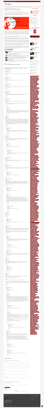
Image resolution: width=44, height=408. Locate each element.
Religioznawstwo (32, 267)
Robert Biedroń (32, 269)
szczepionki (32, 293)
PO (34, 236)
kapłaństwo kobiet (34, 172)
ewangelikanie (37, 133)
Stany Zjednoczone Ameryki (33, 286)
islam (34, 158)
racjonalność (35, 261)
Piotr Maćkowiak (35, 233)
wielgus (31, 318)
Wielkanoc (38, 318)
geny (34, 141)
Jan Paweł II (35, 161)
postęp (34, 243)
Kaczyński (34, 170)
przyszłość (31, 259)
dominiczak (31, 116)
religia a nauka (32, 265)
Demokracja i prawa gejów (10, 59)
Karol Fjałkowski (36, 175)
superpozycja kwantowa (35, 288)
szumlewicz (32, 295)
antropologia (37, 84)
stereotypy (31, 287)
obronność (31, 220)
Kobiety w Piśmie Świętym (33, 179)
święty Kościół (32, 292)
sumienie (31, 288)
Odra (37, 220)
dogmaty (33, 115)
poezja (36, 238)
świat (34, 290)
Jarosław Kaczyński (32, 164)
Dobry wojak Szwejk (35, 114)
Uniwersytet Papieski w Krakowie (33, 312)
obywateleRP (35, 220)
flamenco (33, 138)
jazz (38, 164)
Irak (38, 157)
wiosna (31, 319)
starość (37, 286)
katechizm (34, 176)
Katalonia (31, 176)
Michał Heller (32, 205)
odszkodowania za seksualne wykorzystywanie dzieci (34, 222)
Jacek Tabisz (38, 160)
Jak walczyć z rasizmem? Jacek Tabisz (36, 44)
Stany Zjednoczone (34, 285)
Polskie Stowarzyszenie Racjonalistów (34, 241)
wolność (21, 10)
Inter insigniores (36, 156)
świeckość (37, 290)
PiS (34, 234)
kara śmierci (32, 173)
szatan (36, 292)
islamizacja (37, 158)
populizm (36, 242)
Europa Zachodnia (36, 131)
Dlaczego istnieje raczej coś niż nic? (34, 113)
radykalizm (31, 263)
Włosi (31, 320)
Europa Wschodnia (32, 131)
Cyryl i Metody (36, 106)
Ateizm (31, 88)
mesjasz (31, 204)
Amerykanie (32, 82)
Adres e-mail (5, 373)
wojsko (31, 321)
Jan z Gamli (32, 162)
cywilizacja (31, 107)
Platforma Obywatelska (33, 235)
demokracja (12, 10)
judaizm (31, 170)
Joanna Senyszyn (36, 167)
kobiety (36, 178)
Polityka (31, 240)
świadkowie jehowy (35, 289)
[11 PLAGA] (32, 56)
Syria (34, 292)
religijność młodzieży (35, 266)
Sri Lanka (31, 285)
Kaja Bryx (36, 170)
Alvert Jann (37, 80)
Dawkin (36, 108)
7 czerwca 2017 (36, 57)
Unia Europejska (19, 10)
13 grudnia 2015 (5, 10)
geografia (37, 141)
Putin (34, 260)
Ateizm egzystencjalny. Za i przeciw (33, 23)
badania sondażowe (32, 90)
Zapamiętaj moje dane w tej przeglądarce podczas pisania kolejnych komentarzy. (12, 381)
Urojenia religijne (32, 313)
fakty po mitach (32, 135)
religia (33, 264)
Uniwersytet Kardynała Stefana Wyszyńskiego (34, 311)
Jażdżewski (36, 164)
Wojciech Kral (34, 320)
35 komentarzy (9, 10)
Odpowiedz (6, 82)
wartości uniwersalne (35, 316)
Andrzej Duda (32, 83)
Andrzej (8, 116)
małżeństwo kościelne (32, 199)
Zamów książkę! (34, 34)
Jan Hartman (32, 161)
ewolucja (31, 134)
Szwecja (34, 295)
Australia (35, 88)
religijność (31, 266)
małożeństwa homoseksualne (35, 196)
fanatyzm (35, 135)
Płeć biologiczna (37, 235)
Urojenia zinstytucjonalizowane (33, 314)
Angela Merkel (32, 84)
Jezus (31, 165)
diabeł (34, 112)
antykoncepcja (35, 85)
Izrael (34, 160)
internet (31, 157)
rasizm (38, 263)
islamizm (31, 159)
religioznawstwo (36, 267)
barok (37, 90)
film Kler (31, 137)
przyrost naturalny (36, 258)
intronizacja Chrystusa (35, 157)
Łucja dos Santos (32, 194)
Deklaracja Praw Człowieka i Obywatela (34, 110)
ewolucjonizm (34, 134)
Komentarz (5, 361)
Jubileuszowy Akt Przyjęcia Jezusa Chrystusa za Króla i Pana (35, 169)
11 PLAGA (35, 56)
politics (34, 239)
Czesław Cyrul (37, 107)
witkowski (34, 319)
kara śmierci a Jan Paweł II (36, 173)
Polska (36, 240)
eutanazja (35, 132)
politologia (36, 239)
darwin (31, 108)
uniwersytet (36, 310)
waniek (31, 316)
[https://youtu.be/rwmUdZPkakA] (23, 396)
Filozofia (36, 137)
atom (33, 88)
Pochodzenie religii (32, 237)
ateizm (38, 87)
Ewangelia (34, 133)
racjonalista (37, 260)
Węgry (38, 316)
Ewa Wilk (31, 133)
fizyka (31, 138)
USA (37, 314)
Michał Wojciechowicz (36, 205)
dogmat (31, 115)
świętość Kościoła (34, 291)
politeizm (31, 239)
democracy (31, 111)
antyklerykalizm (32, 85)
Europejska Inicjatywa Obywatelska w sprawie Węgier (13, 64)
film (38, 136)
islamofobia (34, 159)
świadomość (32, 290)
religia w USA (35, 265)
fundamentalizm (34, 139)
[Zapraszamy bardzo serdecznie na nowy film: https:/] (26, 398)
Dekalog (31, 109)
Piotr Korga (32, 233)
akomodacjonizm (33, 80)
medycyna (31, 203)
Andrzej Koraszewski (36, 83)
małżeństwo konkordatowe (33, 198)
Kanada (31, 171)
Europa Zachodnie (32, 132)
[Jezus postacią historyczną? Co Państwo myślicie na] (29, 398)
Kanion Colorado (34, 171)
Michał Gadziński (34, 204)
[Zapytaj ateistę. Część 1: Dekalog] (32, 52)
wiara (31, 317)
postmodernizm (37, 243)
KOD (36, 179)
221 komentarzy (36, 58)
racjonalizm (32, 261)
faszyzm (31, 136)
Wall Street (36, 315)
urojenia (38, 312)
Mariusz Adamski (36, 199)
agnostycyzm (37, 79)
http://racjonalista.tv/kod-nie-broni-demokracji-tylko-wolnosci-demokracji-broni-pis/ (15, 94)
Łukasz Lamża (32, 195)
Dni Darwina (32, 114)
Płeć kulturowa (32, 236)
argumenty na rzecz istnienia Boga (33, 87)
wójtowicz (34, 321)
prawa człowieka (16, 10)
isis (32, 158)
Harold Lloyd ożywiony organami (33, 18)
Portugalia (31, 243)
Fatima (33, 136)
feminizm (36, 136)
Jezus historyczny (34, 165)
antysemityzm (32, 86)
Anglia (34, 84)
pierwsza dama (36, 232)
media (35, 202)
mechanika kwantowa (32, 202)
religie (38, 265)
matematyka (37, 200)
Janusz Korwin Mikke (35, 162)
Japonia (35, 163)
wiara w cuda (37, 317)
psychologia (32, 260)
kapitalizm (31, 172)
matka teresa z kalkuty (32, 201)
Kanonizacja (38, 171)
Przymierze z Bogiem (32, 258)
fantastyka (38, 135)
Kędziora (31, 177)
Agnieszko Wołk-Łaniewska (33, 79)
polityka (33, 240)
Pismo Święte (37, 234)
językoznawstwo (32, 166)
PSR (35, 259)
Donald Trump (35, 116)
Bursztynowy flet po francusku (33, 17)
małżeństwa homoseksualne (35, 197)
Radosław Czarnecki (36, 262)
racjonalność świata (32, 262)
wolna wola (37, 321)
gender (36, 140)
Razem (31, 264)
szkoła (34, 293)
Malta (31, 197)
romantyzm (35, 269)
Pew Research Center (32, 232)
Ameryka (31, 81)
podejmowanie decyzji (32, 238)
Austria (38, 88)
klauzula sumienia (34, 177)
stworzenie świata (35, 287)
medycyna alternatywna (35, 203)
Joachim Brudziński (32, 167)
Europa (14, 10)
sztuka (35, 294)
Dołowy (36, 115)
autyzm (34, 89)
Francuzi (31, 139)
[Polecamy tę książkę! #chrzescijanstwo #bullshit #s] (23, 398)
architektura (35, 86)
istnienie (37, 159)
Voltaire (33, 315)
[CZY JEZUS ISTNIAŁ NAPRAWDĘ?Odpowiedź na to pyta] (29, 396)
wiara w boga (34, 317)
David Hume (34, 108)
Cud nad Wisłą (32, 105)
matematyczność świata (33, 200)
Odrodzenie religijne (32, 221)
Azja (36, 89)
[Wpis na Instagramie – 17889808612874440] (26, 396)
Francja (36, 138)
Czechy (34, 107)
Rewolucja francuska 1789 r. (33, 268)
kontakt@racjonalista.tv (12, 1)
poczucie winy (36, 237)
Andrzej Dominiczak (35, 82)
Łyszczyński (35, 195)
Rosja (37, 269)
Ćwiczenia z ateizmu (32, 106)
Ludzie (35, 194)
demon (37, 111)
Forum (15, 1)
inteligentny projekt (32, 156)
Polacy (38, 238)
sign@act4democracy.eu (20, 44)
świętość (31, 291)
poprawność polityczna (32, 242)
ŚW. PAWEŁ (32, 289)
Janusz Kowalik (32, 163)
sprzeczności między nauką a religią (33, 284)
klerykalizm (31, 178)
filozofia (33, 137)
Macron (37, 195)
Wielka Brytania (34, 318)
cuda (34, 105)
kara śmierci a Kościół (32, 175)
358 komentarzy (36, 40)
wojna (36, 320)
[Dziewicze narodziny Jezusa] (32, 47)
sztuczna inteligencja (32, 294)
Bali (35, 90)
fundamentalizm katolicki (33, 140)
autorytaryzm (32, 89)
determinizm (32, 112)
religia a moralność (36, 264)
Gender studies (32, 141)
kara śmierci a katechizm (33, 174)
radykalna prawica (35, 263)
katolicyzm (37, 176)
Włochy (36, 319)
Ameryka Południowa (35, 81)
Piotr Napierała (8, 77)
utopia (31, 315)
